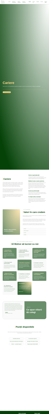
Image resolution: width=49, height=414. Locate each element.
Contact (42, 1)
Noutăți (38, 1)
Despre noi (34, 2)
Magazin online (46, 2)
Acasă (9, 1)
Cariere (30, 1)
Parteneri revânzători (24, 2)
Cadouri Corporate (19, 2)
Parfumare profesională (14, 2)
